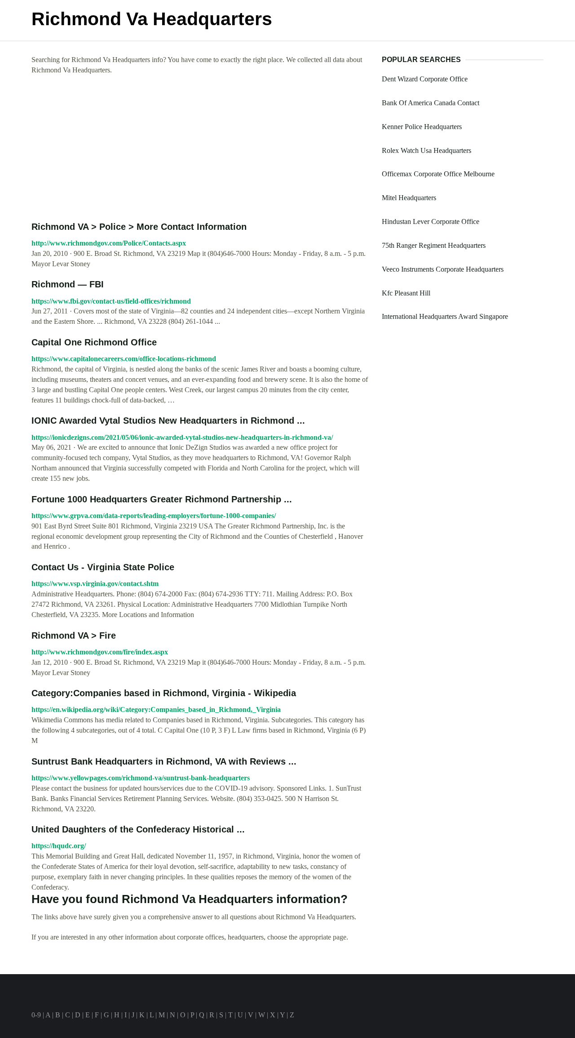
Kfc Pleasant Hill (406, 293)
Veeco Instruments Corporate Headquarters (443, 269)
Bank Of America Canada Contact (430, 103)
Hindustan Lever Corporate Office (430, 221)
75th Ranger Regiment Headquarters (434, 245)
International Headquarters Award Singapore (445, 316)
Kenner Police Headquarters (422, 126)
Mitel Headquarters (409, 197)
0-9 (36, 1015)
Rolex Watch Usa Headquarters (426, 150)
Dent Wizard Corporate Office (425, 79)
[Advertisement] (199, 148)
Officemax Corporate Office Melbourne (438, 174)
